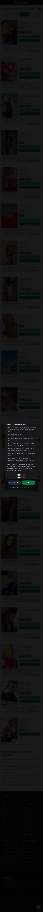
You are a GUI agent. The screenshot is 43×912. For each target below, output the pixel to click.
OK (28, 483)
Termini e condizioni (25, 487)
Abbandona (14, 483)
